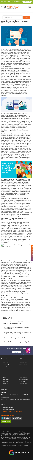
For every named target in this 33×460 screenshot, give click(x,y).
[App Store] (17, 418)
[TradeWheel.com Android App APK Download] (6, 421)
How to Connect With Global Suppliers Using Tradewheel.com (16, 328)
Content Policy (22, 381)
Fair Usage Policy (23, 383)
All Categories (6, 379)
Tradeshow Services (7, 370)
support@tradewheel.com (8, 409)
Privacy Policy (6, 364)
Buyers (4, 377)
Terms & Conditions (23, 379)
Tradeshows (5, 368)
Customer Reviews (23, 364)
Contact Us (5, 362)
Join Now (16, 352)
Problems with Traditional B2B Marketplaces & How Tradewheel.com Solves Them (17, 333)
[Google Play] (6, 418)
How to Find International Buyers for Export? (16, 342)
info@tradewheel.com (8, 407)
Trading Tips (5, 383)
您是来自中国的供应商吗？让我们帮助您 (12, 411)
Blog (20, 370)
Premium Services (23, 377)
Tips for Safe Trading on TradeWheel (14, 338)
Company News (22, 368)
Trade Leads (5, 381)
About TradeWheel (23, 362)
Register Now (27, 1)
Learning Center (6, 366)
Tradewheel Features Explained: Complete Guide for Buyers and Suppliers (15, 322)
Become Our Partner (23, 366)
